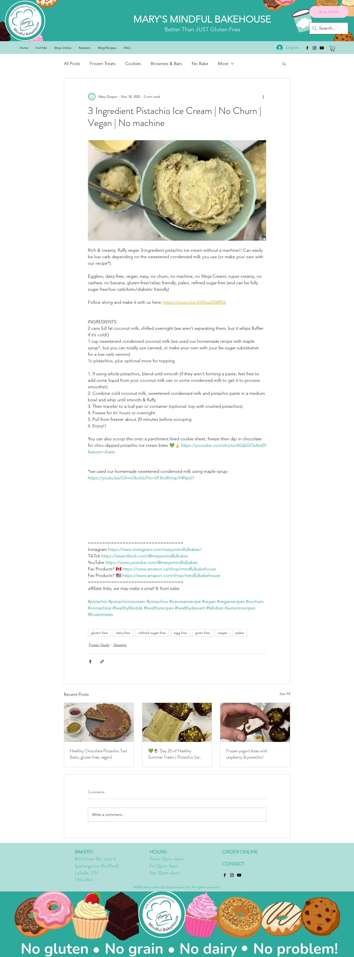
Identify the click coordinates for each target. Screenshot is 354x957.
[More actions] (263, 96)
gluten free (99, 633)
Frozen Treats (103, 63)
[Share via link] (102, 661)
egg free (180, 633)
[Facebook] (307, 48)
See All (285, 694)
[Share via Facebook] (90, 661)
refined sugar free (152, 633)
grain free (202, 633)
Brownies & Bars (166, 63)
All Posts (72, 63)
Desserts (119, 645)
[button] (332, 48)
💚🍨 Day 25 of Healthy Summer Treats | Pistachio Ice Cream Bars (173, 754)
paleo (240, 633)
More (223, 63)
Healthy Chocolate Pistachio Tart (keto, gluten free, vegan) (98, 754)
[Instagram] (314, 48)
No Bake (200, 63)
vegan (222, 633)
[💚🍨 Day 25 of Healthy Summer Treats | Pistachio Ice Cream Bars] (177, 722)
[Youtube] (321, 48)
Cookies (133, 63)
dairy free (123, 633)
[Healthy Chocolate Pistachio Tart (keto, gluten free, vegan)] (99, 722)
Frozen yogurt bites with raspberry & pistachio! (246, 754)
